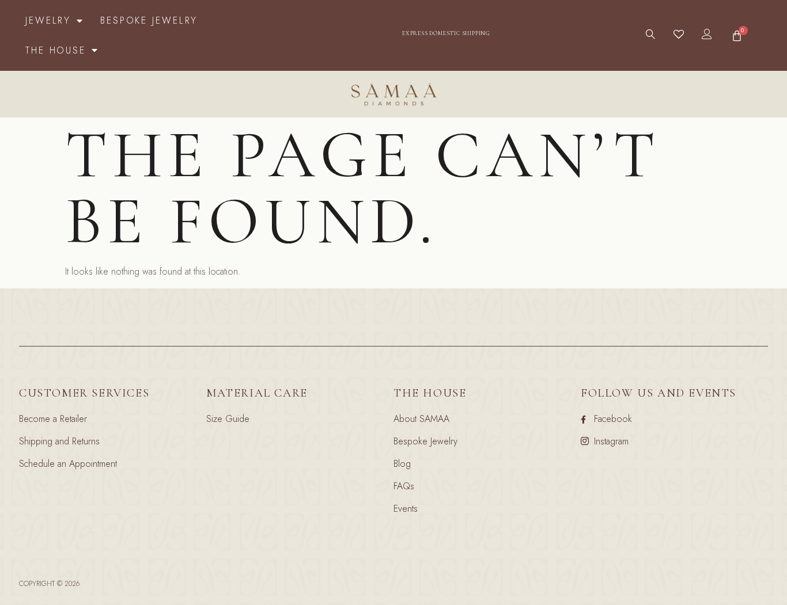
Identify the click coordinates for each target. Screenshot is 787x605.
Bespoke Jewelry (149, 20)
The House (55, 50)
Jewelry (48, 20)
